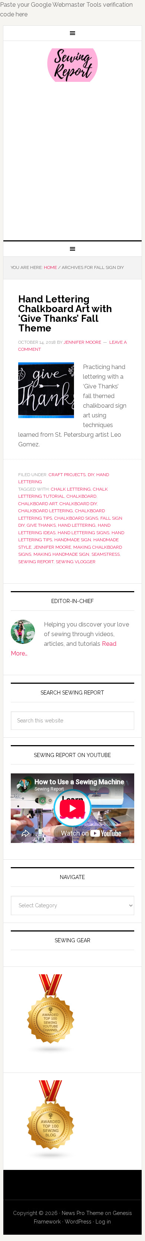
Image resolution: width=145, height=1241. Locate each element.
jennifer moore (52, 547)
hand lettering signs (83, 532)
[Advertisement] (72, 160)
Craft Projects (67, 474)
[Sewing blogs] (51, 1157)
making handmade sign (61, 554)
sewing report (36, 561)
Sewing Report (72, 65)
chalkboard (81, 496)
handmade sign (72, 539)
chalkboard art (37, 503)
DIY (91, 474)
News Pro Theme (82, 1213)
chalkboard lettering (45, 510)
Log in (103, 1222)
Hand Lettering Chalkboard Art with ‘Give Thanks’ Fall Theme (65, 314)
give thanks (41, 525)
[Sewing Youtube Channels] (51, 1051)
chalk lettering (71, 489)
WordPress (78, 1222)
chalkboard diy (78, 503)
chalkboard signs (76, 518)
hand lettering (77, 525)
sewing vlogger (76, 561)
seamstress (105, 554)
